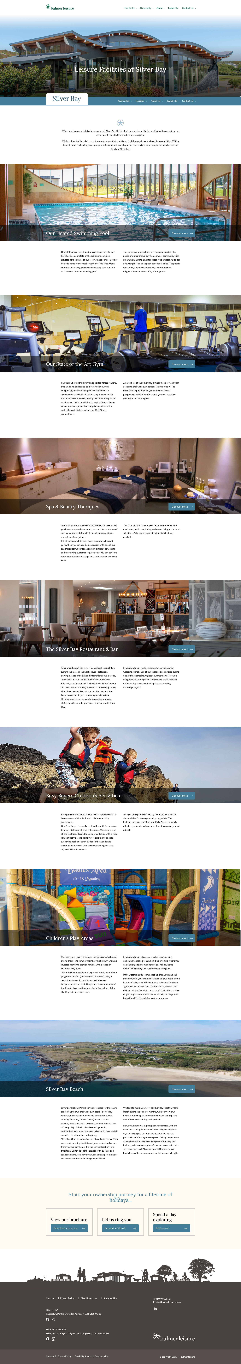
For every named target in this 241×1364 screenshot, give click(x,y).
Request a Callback (115, 1228)
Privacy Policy (67, 1298)
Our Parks (129, 8)
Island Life (173, 8)
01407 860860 (163, 1298)
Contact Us (187, 8)
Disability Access (88, 1298)
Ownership (145, 8)
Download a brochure (66, 1228)
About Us (155, 100)
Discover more (180, 233)
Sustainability (110, 1298)
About (159, 8)
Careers (50, 1298)
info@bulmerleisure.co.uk (168, 1302)
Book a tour (162, 1228)
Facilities (140, 100)
